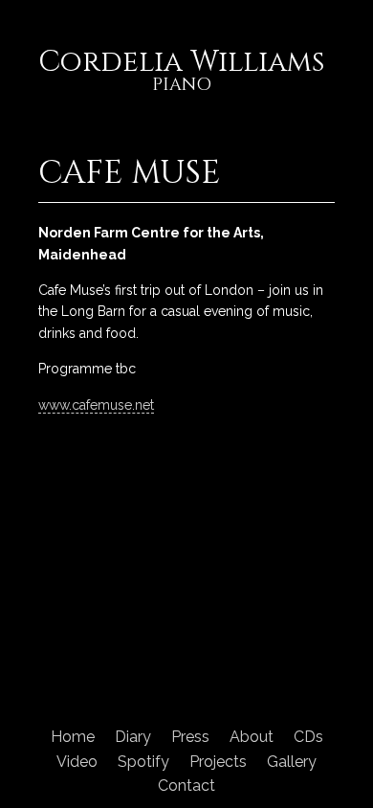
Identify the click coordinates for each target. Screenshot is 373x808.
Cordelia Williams (181, 72)
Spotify (143, 761)
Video (77, 761)
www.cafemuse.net (96, 405)
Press (190, 737)
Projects (218, 761)
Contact (186, 785)
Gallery (292, 761)
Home (73, 737)
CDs (308, 737)
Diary (133, 737)
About (252, 737)
